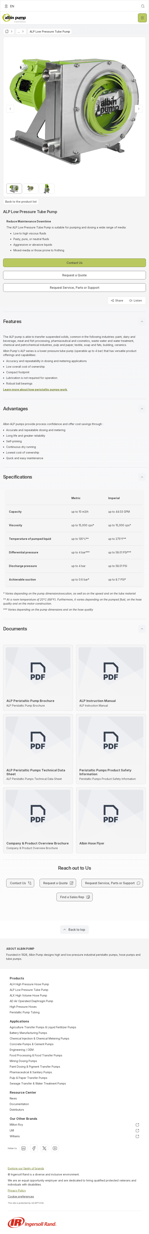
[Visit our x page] (44, 1148)
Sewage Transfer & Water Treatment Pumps (38, 1083)
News (13, 1098)
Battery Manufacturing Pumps (28, 1032)
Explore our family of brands (26, 1168)
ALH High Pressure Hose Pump (29, 984)
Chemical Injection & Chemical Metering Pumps (39, 1038)
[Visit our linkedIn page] (23, 1148)
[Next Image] (139, 109)
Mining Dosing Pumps (23, 1061)
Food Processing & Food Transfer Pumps (36, 1055)
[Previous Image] (10, 109)
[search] (142, 6)
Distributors (17, 1109)
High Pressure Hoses (23, 1006)
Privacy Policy (17, 1190)
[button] (74, 321)
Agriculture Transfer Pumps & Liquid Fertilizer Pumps (43, 1027)
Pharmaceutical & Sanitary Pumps (31, 1072)
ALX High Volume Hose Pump (28, 995)
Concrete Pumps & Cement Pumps (32, 1044)
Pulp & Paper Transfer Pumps (28, 1077)
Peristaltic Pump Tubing (25, 1012)
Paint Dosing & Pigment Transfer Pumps (35, 1066)
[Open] (142, 17)
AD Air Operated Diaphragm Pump (31, 1001)
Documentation (19, 1104)
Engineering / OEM (22, 1049)
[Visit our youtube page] (55, 1148)
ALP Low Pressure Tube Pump (29, 989)
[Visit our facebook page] (34, 1148)
